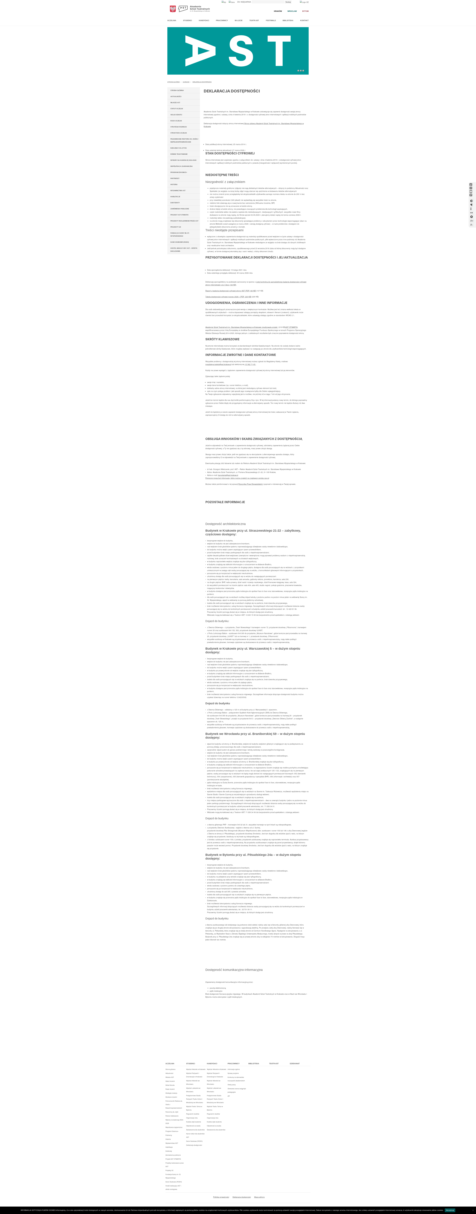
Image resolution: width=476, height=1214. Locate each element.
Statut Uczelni (176, 109)
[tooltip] (471, 184)
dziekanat (295, 1064)
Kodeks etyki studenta (193, 1122)
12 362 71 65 (250, 364)
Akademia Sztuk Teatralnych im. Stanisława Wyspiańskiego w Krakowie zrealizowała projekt (241, 327)
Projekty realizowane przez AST (184, 221)
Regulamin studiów (192, 1114)
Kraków (278, 11)
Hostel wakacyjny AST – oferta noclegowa (183, 249)
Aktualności (175, 96)
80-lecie (238, 20)
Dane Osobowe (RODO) (179, 242)
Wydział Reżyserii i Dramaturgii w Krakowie (194, 1075)
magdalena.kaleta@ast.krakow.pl (218, 364)
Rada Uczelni (176, 121)
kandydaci (212, 1064)
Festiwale (271, 20)
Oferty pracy (232, 1085)
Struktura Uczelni (178, 133)
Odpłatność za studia (193, 1126)
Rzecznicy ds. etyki (178, 148)
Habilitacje (175, 197)
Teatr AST (254, 20)
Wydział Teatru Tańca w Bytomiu (194, 1108)
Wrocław (292, 11)
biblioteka (253, 1064)
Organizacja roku (192, 1118)
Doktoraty (175, 203)
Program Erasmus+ (178, 172)
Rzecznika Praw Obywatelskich (250, 484)
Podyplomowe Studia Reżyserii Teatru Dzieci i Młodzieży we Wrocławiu (194, 1098)
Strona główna (173, 82)
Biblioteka (288, 20)
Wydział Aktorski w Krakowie (196, 1069)
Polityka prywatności (221, 1197)
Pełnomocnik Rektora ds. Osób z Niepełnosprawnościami (184, 140)
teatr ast (274, 1064)
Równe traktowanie (179, 154)
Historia (174, 184)
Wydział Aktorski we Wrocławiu (193, 1082)
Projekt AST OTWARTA (179, 215)
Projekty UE (175, 227)
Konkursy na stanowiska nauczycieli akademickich (236, 1079)
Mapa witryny (259, 1197)
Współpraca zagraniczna (181, 166)
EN (238, 2)
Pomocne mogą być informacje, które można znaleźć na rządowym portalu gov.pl (237, 478)
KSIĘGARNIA (246, 2)
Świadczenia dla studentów (195, 1130)
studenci (190, 1064)
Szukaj (288, 2)
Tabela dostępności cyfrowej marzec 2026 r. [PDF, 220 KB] (228, 296)
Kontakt (304, 20)
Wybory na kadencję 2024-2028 (183, 160)
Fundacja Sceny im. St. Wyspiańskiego (179, 234)
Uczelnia (171, 20)
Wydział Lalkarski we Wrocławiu (193, 1090)
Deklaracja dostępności (202, 82)
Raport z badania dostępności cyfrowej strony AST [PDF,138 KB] (230, 290)
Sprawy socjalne (233, 1073)
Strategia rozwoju (178, 127)
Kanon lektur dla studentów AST (195, 1135)
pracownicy (233, 1064)
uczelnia (169, 1064)
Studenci (187, 20)
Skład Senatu (176, 115)
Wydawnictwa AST (177, 190)
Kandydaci (204, 20)
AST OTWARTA (291, 327)
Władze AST (175, 102)
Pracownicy (222, 20)
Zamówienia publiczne (179, 209)
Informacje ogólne (234, 1069)
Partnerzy (174, 178)
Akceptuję (450, 1210)
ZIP (229, 1096)
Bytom (305, 11)
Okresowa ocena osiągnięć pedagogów (237, 1090)
